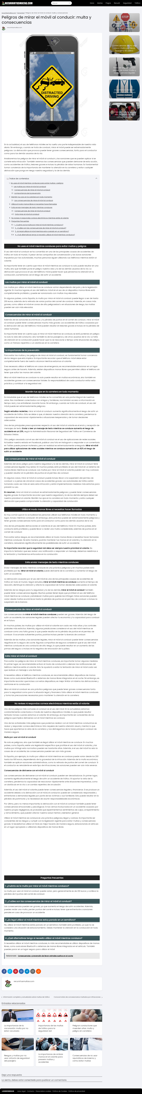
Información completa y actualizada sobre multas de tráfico (26, 997)
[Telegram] (27, 971)
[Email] (32, 971)
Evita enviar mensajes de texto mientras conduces (31, 207)
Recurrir (117, 3)
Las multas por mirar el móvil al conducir (30, 186)
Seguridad (127, 3)
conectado (30, 1080)
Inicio (92, 3)
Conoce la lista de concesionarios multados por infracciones (77, 997)
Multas (100, 3)
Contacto (30, 1091)
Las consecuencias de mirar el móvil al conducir (33, 200)
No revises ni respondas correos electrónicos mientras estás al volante (40, 218)
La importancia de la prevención (27, 193)
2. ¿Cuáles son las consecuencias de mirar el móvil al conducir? (40, 228)
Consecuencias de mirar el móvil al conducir (32, 190)
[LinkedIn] (21, 971)
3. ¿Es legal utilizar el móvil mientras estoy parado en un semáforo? (42, 231)
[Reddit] (38, 971)
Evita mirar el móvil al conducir (27, 214)
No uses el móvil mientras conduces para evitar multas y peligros (37, 183)
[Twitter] (9, 971)
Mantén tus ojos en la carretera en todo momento (31, 197)
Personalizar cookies (43, 1091)
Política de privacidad (77, 1091)
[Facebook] (4, 971)
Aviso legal (21, 1091)
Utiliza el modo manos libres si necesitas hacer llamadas (34, 204)
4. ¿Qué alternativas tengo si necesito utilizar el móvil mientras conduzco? (45, 235)
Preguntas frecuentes (20, 221)
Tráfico (137, 3)
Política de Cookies (60, 1091)
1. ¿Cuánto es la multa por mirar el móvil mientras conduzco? (38, 225)
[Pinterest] (15, 971)
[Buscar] (69, 3)
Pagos (108, 3)
